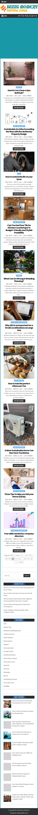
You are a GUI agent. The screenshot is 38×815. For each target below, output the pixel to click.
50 (28, 559)
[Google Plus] (23, 16)
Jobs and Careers (9, 662)
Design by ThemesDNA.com (19, 813)
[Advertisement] (19, 38)
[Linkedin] (27, 16)
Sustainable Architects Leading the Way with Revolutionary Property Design (19, 131)
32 (19, 559)
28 (6, 559)
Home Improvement (19, 126)
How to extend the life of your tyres (19, 178)
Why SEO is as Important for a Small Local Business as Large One (19, 328)
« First (17, 555)
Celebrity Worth (9, 634)
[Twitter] (19, 16)
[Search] (36, 16)
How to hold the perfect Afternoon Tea (19, 384)
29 (9, 559)
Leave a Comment (27, 95)
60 (32, 559)
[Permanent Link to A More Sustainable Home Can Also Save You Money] (19, 425)
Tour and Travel (9, 683)
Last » (21, 562)
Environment (8, 641)
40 (25, 559)
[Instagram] (30, 16)
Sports (6, 676)
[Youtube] (32, 16)
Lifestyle (19, 87)
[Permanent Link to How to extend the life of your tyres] (19, 162)
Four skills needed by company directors (19, 535)
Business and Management (19, 322)
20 (30, 555)
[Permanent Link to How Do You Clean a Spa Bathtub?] (19, 73)
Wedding (19, 275)
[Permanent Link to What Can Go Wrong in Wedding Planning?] (19, 262)
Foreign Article (8, 651)
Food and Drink (19, 380)
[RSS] (34, 16)
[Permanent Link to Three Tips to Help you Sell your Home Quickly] (19, 478)
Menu (5, 2)
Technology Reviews (10, 679)
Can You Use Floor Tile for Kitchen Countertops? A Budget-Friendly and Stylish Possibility (19, 229)
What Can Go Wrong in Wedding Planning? (19, 280)
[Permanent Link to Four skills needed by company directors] (19, 520)
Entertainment (8, 637)
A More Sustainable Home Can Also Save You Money (19, 451)
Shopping (7, 672)
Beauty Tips (7, 627)
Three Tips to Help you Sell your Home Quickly (19, 495)
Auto (19, 174)
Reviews (6, 669)
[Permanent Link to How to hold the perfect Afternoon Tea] (19, 362)
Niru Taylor (9, 95)
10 (26, 555)
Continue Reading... (19, 107)
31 (16, 559)
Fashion (6, 644)
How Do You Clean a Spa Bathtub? (19, 91)
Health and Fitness (10, 655)
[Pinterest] (25, 16)
